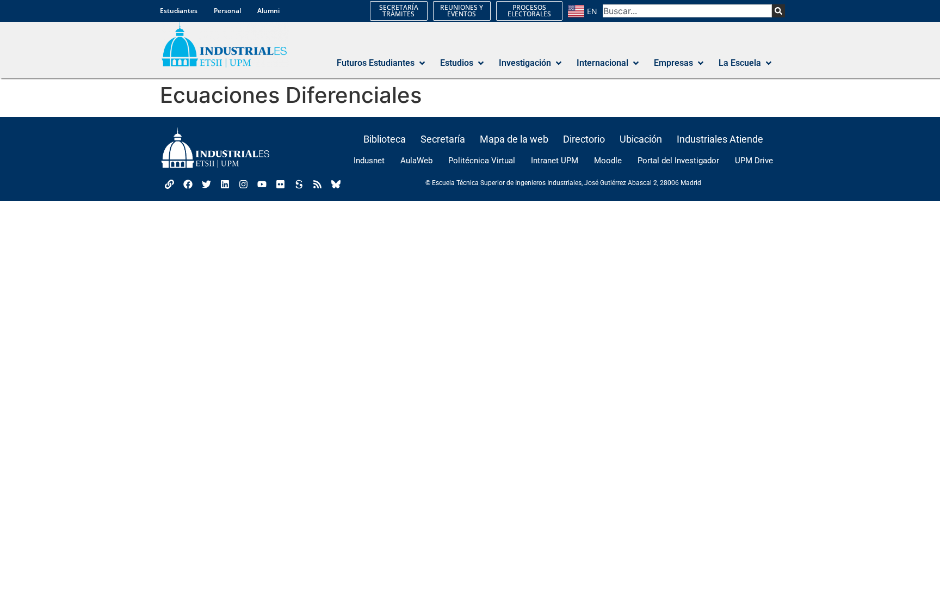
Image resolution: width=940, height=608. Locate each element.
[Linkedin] (224, 184)
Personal (227, 10)
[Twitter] (206, 184)
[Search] (778, 10)
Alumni (268, 10)
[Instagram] (243, 184)
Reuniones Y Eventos (461, 11)
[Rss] (317, 184)
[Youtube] (261, 184)
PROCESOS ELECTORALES (529, 11)
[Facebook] (187, 184)
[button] (382, 63)
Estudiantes (178, 10)
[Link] (169, 184)
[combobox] (687, 10)
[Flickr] (280, 184)
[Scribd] (298, 184)
